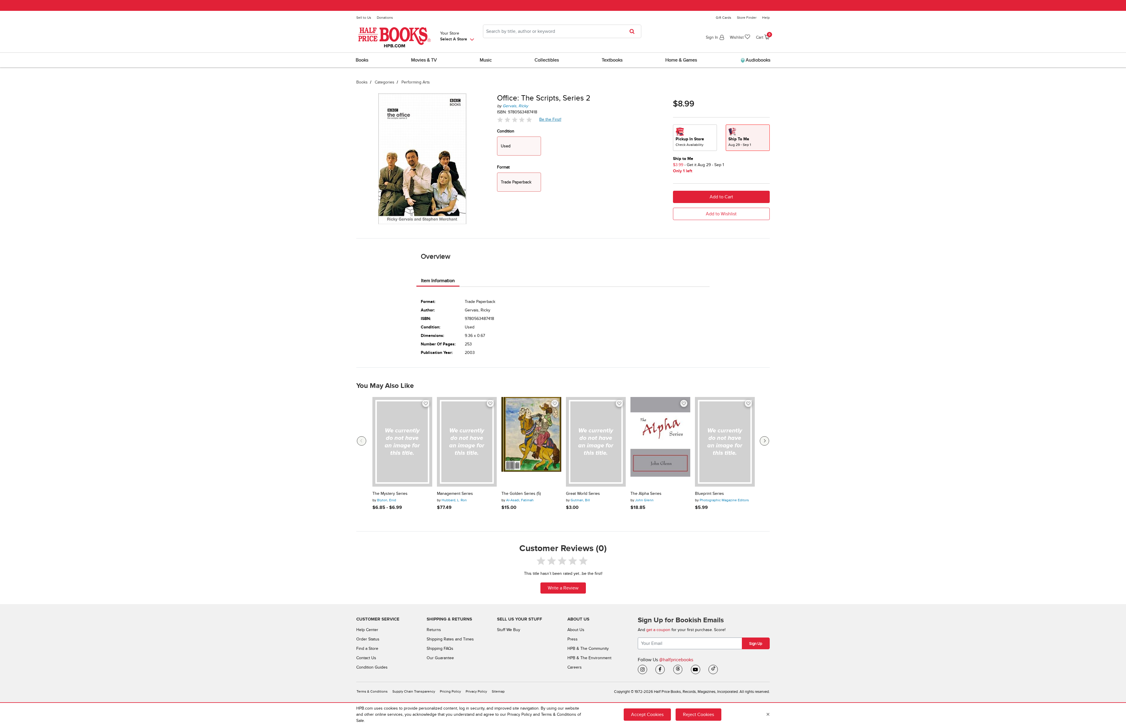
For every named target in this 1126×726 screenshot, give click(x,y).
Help (766, 18)
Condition (505, 131)
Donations (385, 18)
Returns (434, 629)
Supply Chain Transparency (413, 691)
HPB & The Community (588, 648)
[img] (514, 119)
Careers (574, 667)
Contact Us (366, 657)
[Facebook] (660, 669)
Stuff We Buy (508, 629)
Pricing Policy (450, 691)
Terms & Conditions (372, 691)
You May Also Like (385, 386)
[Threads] (678, 669)
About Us (575, 629)
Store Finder (747, 18)
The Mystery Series (390, 493)
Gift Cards (723, 18)
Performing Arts (415, 82)
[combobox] (562, 31)
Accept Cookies (647, 714)
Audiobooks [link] (757, 60)
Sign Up (755, 643)
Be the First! (550, 119)
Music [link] (486, 60)
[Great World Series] (596, 442)
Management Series (455, 493)
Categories (384, 82)
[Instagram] (642, 669)
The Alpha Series (646, 493)
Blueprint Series (709, 493)
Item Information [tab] (438, 281)
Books (362, 82)
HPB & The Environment (589, 657)
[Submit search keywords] (634, 31)
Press (572, 639)
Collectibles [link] (547, 60)
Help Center (367, 629)
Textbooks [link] (612, 60)
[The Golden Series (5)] (531, 442)
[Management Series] (467, 442)
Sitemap (498, 691)
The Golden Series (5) (521, 493)
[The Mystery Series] (402, 442)
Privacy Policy (476, 691)
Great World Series (583, 493)
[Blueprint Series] (725, 442)
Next (764, 441)
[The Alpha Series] (660, 442)
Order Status (367, 639)
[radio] (695, 138)
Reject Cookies (698, 714)
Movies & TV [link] (424, 60)
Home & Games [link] (681, 60)
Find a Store (367, 648)
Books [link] (362, 60)
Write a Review (563, 588)
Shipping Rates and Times (450, 639)
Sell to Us (363, 18)
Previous (361, 441)
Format (503, 167)
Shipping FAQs (440, 648)
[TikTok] (713, 669)
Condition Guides (372, 667)
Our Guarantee (440, 657)
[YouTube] (695, 669)
